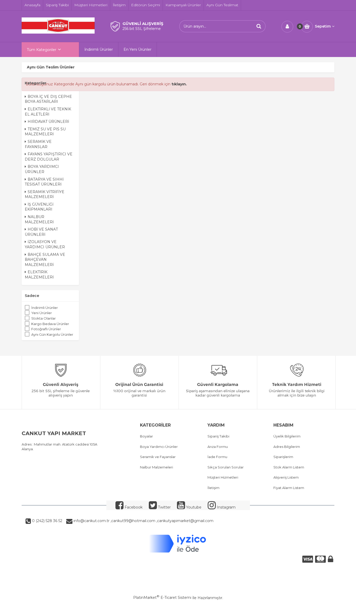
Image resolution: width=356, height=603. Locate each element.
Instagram (226, 507)
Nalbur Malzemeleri (156, 467)
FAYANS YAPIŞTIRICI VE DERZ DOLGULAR (48, 157)
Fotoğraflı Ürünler (46, 329)
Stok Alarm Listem (288, 467)
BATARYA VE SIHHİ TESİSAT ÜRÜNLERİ (44, 182)
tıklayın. (179, 84)
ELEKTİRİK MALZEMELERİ (39, 275)
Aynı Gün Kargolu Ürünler (52, 334)
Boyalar (146, 436)
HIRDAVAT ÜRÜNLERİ (48, 121)
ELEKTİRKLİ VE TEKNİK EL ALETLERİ (48, 112)
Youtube (193, 507)
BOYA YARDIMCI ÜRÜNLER (42, 169)
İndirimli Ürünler (44, 308)
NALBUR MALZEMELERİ (39, 219)
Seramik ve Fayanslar (158, 457)
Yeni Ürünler (41, 313)
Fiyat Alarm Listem (288, 488)
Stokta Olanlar (43, 318)
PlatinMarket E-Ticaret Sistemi (162, 597)
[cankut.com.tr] (58, 32)
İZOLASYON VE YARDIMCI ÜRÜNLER (45, 244)
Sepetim (323, 26)
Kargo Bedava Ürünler (50, 324)
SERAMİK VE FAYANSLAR (38, 144)
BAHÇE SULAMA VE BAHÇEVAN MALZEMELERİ (45, 259)
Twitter (164, 507)
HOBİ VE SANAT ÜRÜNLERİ (41, 232)
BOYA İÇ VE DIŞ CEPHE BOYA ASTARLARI (48, 99)
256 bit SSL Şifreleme (141, 28)
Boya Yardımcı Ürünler (159, 447)
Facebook (133, 507)
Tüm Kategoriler (41, 49)
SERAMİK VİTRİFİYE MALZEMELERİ (44, 194)
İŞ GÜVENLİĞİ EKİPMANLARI (39, 207)
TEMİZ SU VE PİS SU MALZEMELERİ (45, 132)
